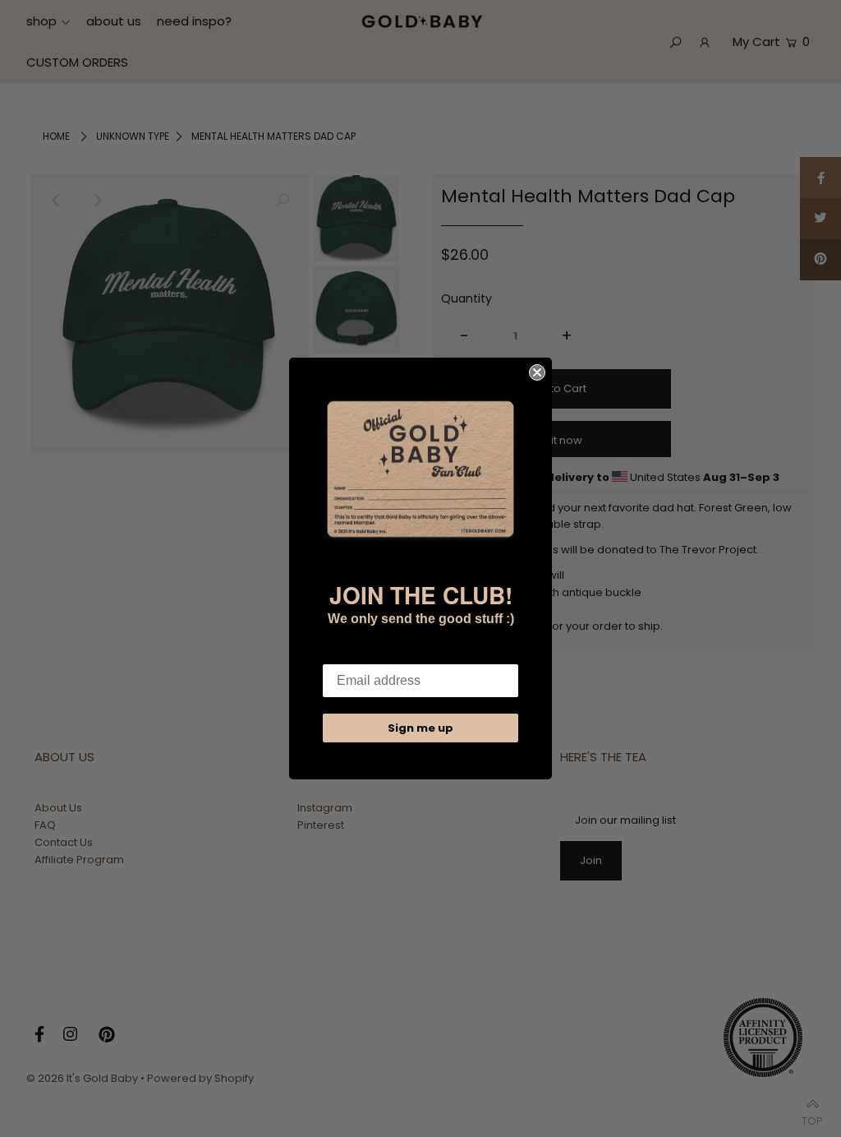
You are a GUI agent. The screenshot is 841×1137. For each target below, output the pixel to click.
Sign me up (420, 728)
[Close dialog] (537, 372)
